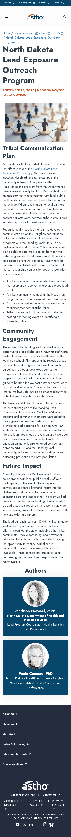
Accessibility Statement (13, 805)
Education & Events (17, 754)
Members (11, 724)
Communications (25, 33)
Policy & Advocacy (16, 744)
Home (7, 33)
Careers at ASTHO (25, 795)
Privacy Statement (59, 805)
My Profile (9, 2)
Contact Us (60, 2)
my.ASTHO (44, 2)
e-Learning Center (27, 2)
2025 (58, 33)
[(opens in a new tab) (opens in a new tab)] (17, 824)
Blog (45, 33)
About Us (10, 714)
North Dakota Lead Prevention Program (30, 171)
